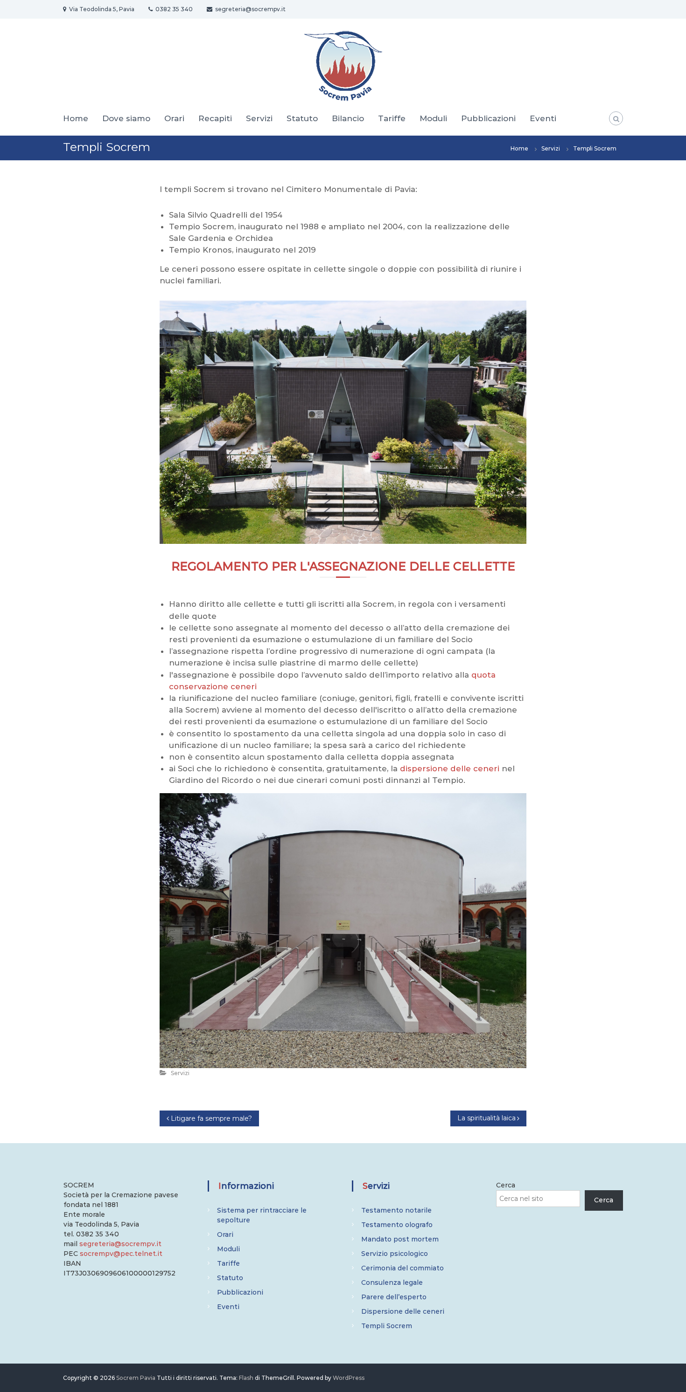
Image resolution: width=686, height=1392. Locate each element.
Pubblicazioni (488, 118)
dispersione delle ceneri (449, 768)
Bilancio (348, 118)
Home (75, 118)
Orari (174, 118)
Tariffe (392, 118)
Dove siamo (126, 118)
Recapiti (215, 118)
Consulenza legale (392, 1282)
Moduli (433, 118)
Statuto (302, 118)
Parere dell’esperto (394, 1297)
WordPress (348, 1377)
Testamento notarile (396, 1210)
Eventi (543, 118)
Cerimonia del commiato (402, 1268)
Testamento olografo (397, 1225)
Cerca (505, 1185)
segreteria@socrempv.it (120, 1244)
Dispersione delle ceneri (402, 1311)
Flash (246, 1377)
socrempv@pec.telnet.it (121, 1253)
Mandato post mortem (400, 1239)
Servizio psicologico (394, 1253)
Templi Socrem (386, 1326)
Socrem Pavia (135, 1377)
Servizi (259, 118)
